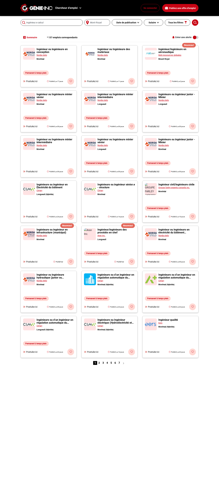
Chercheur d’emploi (66, 7)
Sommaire (32, 37)
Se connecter (150, 8)
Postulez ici (31, 81)
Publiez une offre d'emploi (182, 8)
